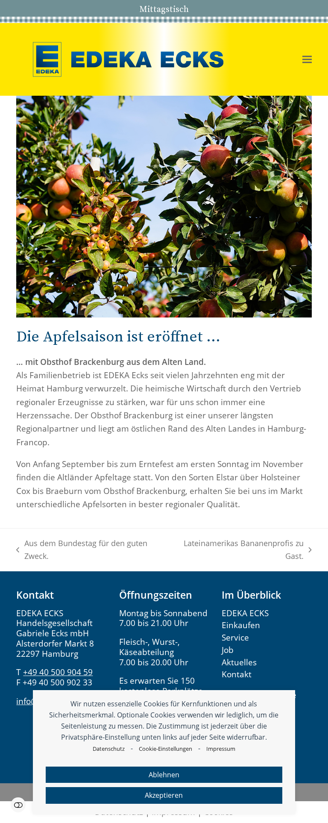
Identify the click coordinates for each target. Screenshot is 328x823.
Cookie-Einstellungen (165, 748)
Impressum (220, 748)
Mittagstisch (164, 9)
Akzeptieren (164, 795)
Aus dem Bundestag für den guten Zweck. (81, 550)
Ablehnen (164, 774)
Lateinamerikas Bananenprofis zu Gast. (238, 550)
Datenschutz (109, 748)
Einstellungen (18, 804)
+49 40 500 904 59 (58, 672)
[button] (307, 59)
